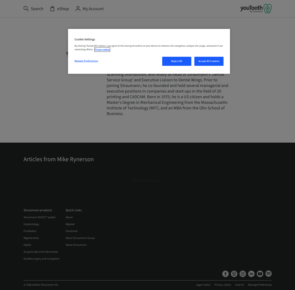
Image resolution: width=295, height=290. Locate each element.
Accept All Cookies (208, 61)
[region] (149, 51)
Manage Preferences (86, 61)
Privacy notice (102, 49)
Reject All (176, 61)
